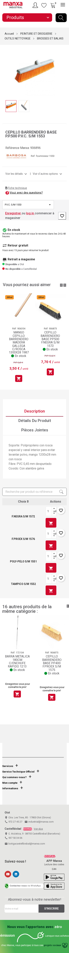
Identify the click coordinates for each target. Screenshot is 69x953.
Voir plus (38, 829)
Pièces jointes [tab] (34, 430)
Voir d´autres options (48, 173)
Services (7, 766)
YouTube (8, 874)
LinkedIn (16, 874)
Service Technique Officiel (18, 771)
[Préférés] (44, 5)
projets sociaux (52, 945)
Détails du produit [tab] (34, 420)
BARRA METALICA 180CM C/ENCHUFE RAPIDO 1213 (17, 661)
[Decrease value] (54, 513)
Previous (4, 70)
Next (64, 70)
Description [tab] (34, 411)
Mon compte (9, 782)
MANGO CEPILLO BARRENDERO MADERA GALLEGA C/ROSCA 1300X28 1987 (19, 342)
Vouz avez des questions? (26, 192)
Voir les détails (16, 173)
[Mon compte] (36, 5)
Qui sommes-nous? (14, 777)
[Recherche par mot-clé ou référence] (61, 17)
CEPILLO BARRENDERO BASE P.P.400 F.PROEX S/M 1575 (52, 663)
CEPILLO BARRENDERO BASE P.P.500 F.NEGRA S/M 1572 (50, 339)
